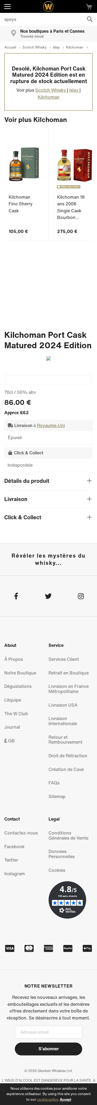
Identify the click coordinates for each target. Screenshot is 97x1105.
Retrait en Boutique (68, 673)
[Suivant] (46, 358)
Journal (12, 727)
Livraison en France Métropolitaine (68, 689)
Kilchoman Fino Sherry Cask (21, 204)
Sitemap (56, 796)
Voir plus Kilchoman (35, 119)
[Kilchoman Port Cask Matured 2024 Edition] (48, 379)
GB (11, 740)
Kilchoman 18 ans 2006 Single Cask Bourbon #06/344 (71, 211)
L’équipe (12, 700)
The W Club (16, 713)
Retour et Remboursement (65, 740)
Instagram (14, 873)
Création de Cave (66, 769)
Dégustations (18, 686)
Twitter (11, 860)
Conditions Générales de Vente (68, 835)
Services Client (63, 659)
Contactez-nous (21, 833)
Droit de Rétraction (67, 755)
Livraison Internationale (62, 721)
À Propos (13, 659)
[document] (48, 1094)
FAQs (54, 783)
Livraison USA (62, 705)
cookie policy (47, 1099)
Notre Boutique (20, 673)
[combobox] (48, 19)
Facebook (14, 846)
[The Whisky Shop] (48, 6)
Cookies (56, 870)
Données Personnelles (61, 854)
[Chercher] (89, 19)
